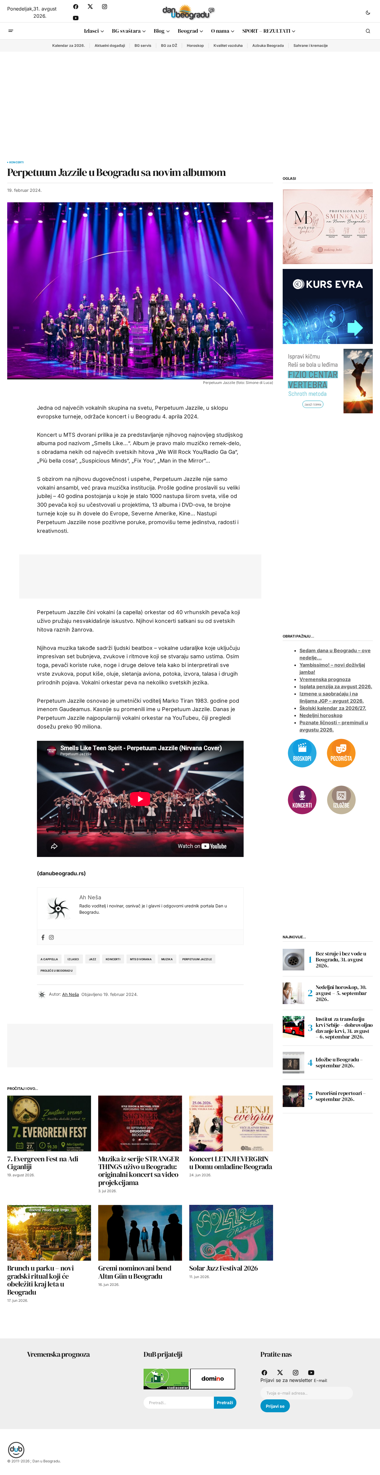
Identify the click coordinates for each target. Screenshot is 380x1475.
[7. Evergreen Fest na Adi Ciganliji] (49, 1123)
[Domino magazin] (212, 1379)
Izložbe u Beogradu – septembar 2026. (339, 1062)
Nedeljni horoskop (320, 715)
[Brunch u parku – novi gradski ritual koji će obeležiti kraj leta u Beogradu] (49, 1233)
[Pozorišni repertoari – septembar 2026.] (293, 1096)
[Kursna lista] (328, 226)
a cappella (49, 959)
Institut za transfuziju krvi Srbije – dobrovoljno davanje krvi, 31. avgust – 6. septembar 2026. (344, 1028)
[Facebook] (43, 937)
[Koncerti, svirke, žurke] (302, 799)
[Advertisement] (190, 97)
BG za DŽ (169, 45)
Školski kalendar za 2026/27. (332, 708)
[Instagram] (51, 937)
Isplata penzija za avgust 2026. (335, 686)
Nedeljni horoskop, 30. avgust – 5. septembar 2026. (341, 993)
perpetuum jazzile (197, 959)
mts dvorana (141, 959)
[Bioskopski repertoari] (302, 753)
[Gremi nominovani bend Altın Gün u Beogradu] (140, 1233)
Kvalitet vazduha (228, 45)
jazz (92, 959)
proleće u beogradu (57, 970)
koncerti (113, 959)
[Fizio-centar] (328, 381)
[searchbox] (179, 1403)
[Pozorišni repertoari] (341, 753)
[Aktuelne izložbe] (341, 799)
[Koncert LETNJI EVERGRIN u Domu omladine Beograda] (231, 1123)
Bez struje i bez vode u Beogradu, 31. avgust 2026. (341, 959)
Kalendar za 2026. (68, 45)
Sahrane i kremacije (310, 45)
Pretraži (225, 1402)
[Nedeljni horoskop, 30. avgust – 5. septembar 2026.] (293, 993)
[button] (368, 12)
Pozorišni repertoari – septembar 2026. (341, 1096)
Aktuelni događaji (110, 45)
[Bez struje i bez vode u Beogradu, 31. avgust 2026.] (293, 959)
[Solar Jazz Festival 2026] (231, 1233)
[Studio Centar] (167, 1379)
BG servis (143, 45)
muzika (167, 959)
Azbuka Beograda (268, 45)
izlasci (73, 959)
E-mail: (320, 1380)
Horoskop (195, 45)
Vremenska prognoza (325, 679)
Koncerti (16, 162)
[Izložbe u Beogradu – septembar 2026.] (293, 1062)
